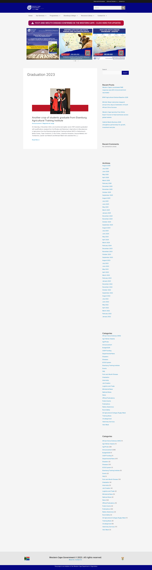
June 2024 (105, 234)
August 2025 (106, 198)
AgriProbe (105, 342)
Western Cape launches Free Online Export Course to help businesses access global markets (115, 114)
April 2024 (105, 239)
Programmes (54, 15)
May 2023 (105, 269)
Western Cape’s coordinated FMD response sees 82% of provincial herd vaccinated (114, 90)
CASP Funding (106, 350)
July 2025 (105, 201)
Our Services (40, 15)
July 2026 (105, 168)
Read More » (36, 140)
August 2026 (106, 165)
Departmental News (108, 353)
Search (104, 69)
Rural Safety (106, 410)
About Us (71, 560)
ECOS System (106, 362)
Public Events (106, 401)
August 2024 (106, 228)
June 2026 (105, 171)
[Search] (123, 8)
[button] (28, 44)
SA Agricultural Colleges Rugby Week (114, 413)
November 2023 (107, 251)
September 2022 (107, 293)
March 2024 (106, 242)
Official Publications (108, 398)
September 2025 (107, 195)
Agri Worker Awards (108, 339)
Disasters (105, 356)
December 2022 (107, 284)
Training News (106, 416)
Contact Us (101, 15)
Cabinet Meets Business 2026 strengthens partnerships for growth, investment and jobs (114, 124)
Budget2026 (106, 347)
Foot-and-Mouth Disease (110, 374)
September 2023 (107, 257)
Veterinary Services (108, 422)
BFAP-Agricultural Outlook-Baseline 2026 (115, 97)
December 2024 (107, 216)
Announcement (37, 123)
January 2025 (106, 213)
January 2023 (106, 281)
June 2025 (105, 204)
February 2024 (107, 245)
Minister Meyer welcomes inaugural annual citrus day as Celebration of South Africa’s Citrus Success (115, 104)
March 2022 (106, 311)
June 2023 (105, 266)
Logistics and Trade (108, 386)
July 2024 (105, 231)
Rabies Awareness (108, 407)
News (104, 395)
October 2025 (106, 192)
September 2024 (107, 225)
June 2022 (105, 302)
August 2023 (106, 260)
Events (104, 368)
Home (30, 15)
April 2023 (105, 272)
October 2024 (106, 222)
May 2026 (105, 174)
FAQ (103, 371)
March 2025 (106, 210)
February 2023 (107, 278)
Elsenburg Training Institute (111, 365)
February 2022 (106, 313)
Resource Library (86, 15)
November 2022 (107, 287)
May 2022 (105, 305)
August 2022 (106, 296)
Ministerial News (107, 389)
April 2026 (105, 177)
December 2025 (107, 186)
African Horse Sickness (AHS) (111, 336)
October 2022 (106, 290)
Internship (105, 380)
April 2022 (105, 308)
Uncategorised (107, 419)
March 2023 (106, 275)
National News (106, 392)
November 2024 (107, 219)
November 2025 (107, 189)
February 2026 (106, 183)
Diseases (105, 359)
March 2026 (106, 180)
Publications (106, 404)
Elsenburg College (70, 15)
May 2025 (105, 207)
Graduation (105, 377)
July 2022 (105, 299)
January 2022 (106, 316)
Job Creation (106, 383)
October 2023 (106, 254)
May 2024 (105, 236)
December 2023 (107, 248)
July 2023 (105, 263)
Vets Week (105, 425)
